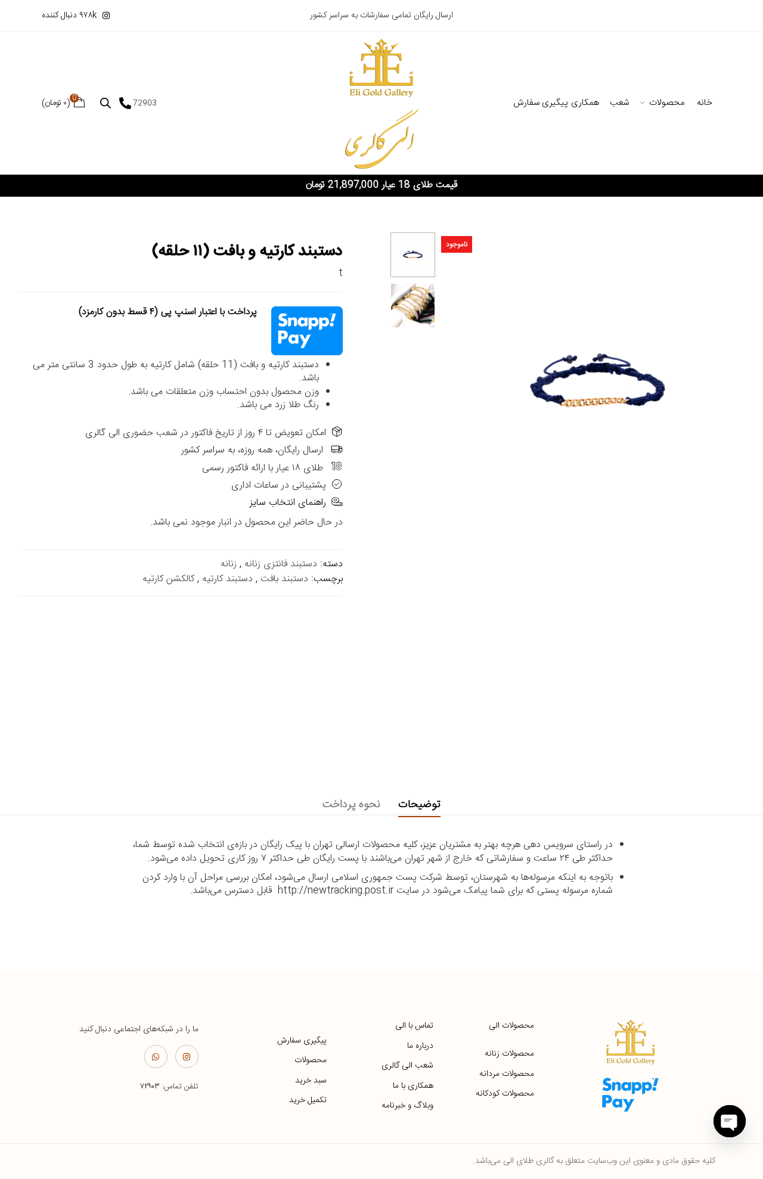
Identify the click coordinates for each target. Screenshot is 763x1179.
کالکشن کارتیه (168, 579)
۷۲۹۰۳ (150, 1086)
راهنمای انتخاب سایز (288, 503)
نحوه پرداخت (351, 805)
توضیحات (419, 805)
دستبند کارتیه (227, 579)
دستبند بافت (284, 579)
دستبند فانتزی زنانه (280, 564)
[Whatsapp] (156, 1056)
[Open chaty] (730, 1121)
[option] (412, 254)
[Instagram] (186, 1056)
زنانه (229, 564)
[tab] (419, 805)
